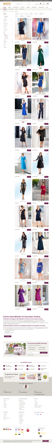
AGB (35, 400)
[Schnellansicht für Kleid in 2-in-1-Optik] (46, 203)
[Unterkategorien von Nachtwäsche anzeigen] (12, 41)
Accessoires (5, 19)
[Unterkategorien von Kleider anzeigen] (12, 34)
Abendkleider (6, 35)
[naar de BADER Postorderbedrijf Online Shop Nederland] (10, 429)
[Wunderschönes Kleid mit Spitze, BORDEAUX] (39, 68)
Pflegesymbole (21, 416)
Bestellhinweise (21, 415)
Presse (4, 416)
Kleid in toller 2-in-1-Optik (23, 201)
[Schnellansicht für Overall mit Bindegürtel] (46, 124)
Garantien (36, 404)
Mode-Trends (21, 421)
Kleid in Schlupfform (23, 94)
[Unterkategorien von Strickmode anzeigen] (12, 47)
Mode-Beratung (21, 419)
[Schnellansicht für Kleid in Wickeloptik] (29, 150)
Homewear (5, 26)
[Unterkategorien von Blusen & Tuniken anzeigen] (12, 23)
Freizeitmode (5, 25)
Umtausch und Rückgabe (22, 403)
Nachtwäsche (5, 41)
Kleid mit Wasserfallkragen (40, 307)
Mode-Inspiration (21, 420)
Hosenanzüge (5, 29)
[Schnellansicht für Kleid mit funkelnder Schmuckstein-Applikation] (29, 309)
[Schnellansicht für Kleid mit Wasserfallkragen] (46, 309)
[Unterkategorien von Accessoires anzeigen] (12, 19)
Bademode (5, 20)
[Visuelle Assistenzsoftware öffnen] (40, 436)
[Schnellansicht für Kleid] (46, 150)
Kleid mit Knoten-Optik (40, 254)
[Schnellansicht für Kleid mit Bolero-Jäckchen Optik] (29, 70)
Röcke (4, 44)
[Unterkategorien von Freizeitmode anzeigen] (12, 25)
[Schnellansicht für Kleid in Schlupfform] (29, 96)
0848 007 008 (8, 392)
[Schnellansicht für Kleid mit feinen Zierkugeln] (29, 177)
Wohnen (5, 405)
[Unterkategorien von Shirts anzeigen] (12, 46)
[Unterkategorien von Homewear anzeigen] (12, 26)
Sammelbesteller (21, 405)
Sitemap (5, 400)
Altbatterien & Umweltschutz (38, 405)
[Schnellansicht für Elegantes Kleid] (29, 42)
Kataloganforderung (21, 409)
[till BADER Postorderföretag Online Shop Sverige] (6, 429)
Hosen (4, 28)
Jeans (4, 32)
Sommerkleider (6, 38)
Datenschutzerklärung (29, 441)
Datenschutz (36, 403)
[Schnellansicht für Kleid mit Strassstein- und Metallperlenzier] (46, 42)
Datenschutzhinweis (30, 354)
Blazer (4, 22)
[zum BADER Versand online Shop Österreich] (8, 429)
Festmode (5, 17)
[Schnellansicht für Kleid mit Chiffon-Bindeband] (46, 177)
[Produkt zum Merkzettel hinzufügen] (30, 19)
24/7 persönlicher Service (25, 0)
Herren (5, 403)
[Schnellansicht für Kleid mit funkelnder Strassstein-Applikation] (46, 96)
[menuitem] (4, 7)
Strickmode (5, 47)
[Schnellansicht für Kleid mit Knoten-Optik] (46, 256)
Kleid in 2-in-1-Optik (40, 201)
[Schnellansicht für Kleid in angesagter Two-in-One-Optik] (46, 283)
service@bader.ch (23, 392)
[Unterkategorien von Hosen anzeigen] (12, 28)
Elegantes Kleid (23, 40)
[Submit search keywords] (29, 4)
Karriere (5, 419)
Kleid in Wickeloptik (23, 148)
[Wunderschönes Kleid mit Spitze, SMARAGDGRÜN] (41, 68)
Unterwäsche (5, 404)
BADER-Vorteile (21, 400)
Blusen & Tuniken (6, 23)
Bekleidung (6, 16)
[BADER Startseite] (7, 4)
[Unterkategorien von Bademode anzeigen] (12, 20)
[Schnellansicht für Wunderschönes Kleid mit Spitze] (46, 70)
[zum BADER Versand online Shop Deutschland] (4, 429)
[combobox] (23, 4)
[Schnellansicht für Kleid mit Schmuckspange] (46, 230)
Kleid (40, 148)
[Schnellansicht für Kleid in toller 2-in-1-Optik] (29, 203)
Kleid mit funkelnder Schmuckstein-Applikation (23, 307)
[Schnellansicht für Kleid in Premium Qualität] (29, 283)
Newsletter (20, 408)
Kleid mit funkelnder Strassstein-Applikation (40, 94)
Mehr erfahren (8, 336)
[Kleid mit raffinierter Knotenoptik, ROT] (23, 122)
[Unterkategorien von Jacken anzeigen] (12, 31)
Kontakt (5, 415)
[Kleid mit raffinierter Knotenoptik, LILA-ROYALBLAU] (22, 122)
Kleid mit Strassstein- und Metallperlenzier (40, 40)
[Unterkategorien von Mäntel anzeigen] (12, 40)
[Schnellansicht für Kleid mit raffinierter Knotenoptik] (29, 124)
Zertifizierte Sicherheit (22, 404)
